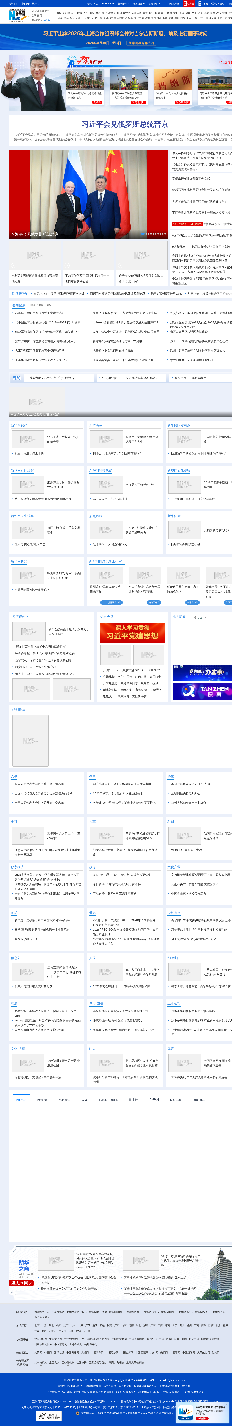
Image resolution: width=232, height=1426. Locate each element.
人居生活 (81, 18)
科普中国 (194, 1339)
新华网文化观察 (178, 470)
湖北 (138, 1325)
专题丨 (176, 255)
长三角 (87, 1331)
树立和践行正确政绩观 (187, 223)
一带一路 (203, 18)
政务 (218, 13)
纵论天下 (109, 696)
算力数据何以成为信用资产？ (140, 322)
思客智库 (125, 13)
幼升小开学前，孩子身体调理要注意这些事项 (122, 783)
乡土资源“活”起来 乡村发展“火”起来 (193, 939)
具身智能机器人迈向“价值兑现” (191, 783)
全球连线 (136, 13)
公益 (194, 18)
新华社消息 (110, 689)
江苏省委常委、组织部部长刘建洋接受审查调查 (123, 360)
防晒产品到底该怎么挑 (185, 544)
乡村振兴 (122, 18)
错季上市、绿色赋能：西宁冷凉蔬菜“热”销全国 (201, 986)
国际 (91, 13)
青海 (225, 1325)
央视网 (85, 1352)
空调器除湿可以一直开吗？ (32, 589)
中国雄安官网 (119, 1339)
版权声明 (98, 1392)
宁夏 (37, 1331)
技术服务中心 (133, 1392)
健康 (188, 13)
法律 (224, 13)
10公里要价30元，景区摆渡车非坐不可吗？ (130, 377)
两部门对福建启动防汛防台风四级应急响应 (117, 293)
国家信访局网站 (43, 1344)
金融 (60, 18)
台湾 (116, 13)
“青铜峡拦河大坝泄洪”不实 (124, 884)
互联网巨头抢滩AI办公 (185, 793)
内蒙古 (53, 1331)
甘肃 (218, 1325)
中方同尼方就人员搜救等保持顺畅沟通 (200, 271)
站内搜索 (219, 3)
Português (198, 1099)
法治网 (216, 1352)
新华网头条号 (202, 1312)
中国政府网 (40, 1339)
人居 (92, 957)
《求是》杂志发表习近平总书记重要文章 (198, 164)
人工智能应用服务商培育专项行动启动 (40, 350)
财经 (98, 13)
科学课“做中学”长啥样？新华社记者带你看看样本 (124, 802)
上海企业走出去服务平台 (83, 1344)
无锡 (78, 1331)
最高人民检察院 (135, 1362)
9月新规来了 (180, 246)
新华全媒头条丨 (59, 629)
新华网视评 (19, 425)
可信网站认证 (166, 1413)
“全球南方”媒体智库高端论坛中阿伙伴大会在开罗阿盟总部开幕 (180, 1260)
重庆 (174, 1325)
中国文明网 (55, 1339)
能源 (159, 18)
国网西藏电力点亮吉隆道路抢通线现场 (39, 1029)
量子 (163, 13)
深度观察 (18, 616)
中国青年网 (97, 1352)
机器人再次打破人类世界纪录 (33, 986)
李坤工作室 (192, 602)
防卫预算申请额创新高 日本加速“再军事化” (198, 453)
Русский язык (108, 1099)
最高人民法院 (116, 1362)
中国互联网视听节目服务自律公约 (139, 1413)
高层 (73, 13)
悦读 (188, 18)
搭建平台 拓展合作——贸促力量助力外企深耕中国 (125, 312)
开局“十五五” (111, 670)
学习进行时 (63, 13)
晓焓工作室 (154, 602)
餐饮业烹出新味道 (26, 939)
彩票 (170, 18)
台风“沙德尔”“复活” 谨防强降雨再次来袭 (59, 293)
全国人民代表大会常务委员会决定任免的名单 (44, 793)
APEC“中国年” (151, 670)
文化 (175, 13)
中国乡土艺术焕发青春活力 (188, 893)
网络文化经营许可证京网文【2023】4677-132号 (49, 1407)
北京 (37, 1325)
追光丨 (19, 673)
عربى (84, 1099)
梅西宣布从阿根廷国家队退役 (189, 331)
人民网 (38, 1352)
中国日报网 (72, 1352)
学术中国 (111, 18)
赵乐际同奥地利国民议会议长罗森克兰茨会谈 (201, 189)
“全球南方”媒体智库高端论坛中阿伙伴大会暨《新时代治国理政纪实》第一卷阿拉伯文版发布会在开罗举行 (96, 1260)
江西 (116, 1325)
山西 (58, 1325)
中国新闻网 (188, 1352)
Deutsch (175, 1099)
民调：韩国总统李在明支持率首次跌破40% (197, 350)
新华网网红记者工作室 (105, 561)
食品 (72, 18)
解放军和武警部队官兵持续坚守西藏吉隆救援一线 (47, 331)
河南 (131, 1325)
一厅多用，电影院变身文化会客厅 (193, 498)
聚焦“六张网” (130, 670)
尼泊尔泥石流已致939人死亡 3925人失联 (196, 322)
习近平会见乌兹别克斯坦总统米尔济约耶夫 (90, 134)
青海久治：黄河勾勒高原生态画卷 (114, 893)
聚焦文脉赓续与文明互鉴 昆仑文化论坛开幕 (69, 1288)
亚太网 (213, 18)
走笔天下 (156, 689)
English (21, 1099)
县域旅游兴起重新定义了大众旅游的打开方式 (122, 1011)
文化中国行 (125, 676)
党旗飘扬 (109, 676)
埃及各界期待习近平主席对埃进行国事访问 (199, 153)
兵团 (71, 1331)
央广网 (154, 1352)
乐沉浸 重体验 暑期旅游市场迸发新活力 (118, 1020)
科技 (151, 13)
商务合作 (120, 1392)
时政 (79, 13)
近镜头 (97, 102)
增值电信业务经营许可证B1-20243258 (96, 1401)
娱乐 (176, 18)
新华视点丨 (22, 660)
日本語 (133, 1099)
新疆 (44, 1331)
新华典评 (127, 689)
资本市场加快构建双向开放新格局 (193, 1011)
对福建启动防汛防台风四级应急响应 (199, 260)
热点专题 (106, 616)
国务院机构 (68, 1362)
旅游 (153, 18)
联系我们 (76, 1392)
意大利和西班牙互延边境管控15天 (192, 360)
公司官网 (37, 15)
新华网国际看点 (178, 425)
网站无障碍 (173, 3)
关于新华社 (92, 3)
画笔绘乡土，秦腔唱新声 (191, 377)
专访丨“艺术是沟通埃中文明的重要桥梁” (40, 646)
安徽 (102, 1325)
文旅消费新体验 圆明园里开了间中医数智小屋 (200, 874)
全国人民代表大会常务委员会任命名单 (39, 783)
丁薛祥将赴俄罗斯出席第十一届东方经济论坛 (201, 212)
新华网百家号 (220, 1312)
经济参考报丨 (24, 653)
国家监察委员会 (98, 1362)
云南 (196, 1325)
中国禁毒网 (60, 1344)
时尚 (182, 18)
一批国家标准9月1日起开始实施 (209, 246)
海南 (167, 1325)
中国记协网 (165, 1339)
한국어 (154, 1099)
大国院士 (155, 676)
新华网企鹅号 (42, 1317)
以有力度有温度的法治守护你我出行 (52, 377)
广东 (153, 1325)
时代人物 (141, 676)
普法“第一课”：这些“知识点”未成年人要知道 (122, 874)
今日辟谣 (99, 884)
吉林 (73, 1325)
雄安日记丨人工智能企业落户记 (35, 666)
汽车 (66, 18)
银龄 (130, 18)
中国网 (48, 1352)
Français (64, 1099)
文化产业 (174, 867)
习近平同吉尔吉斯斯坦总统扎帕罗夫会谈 (147, 134)
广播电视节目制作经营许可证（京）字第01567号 (146, 1401)
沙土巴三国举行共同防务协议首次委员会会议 (199, 341)
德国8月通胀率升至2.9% (166, 293)
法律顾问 (109, 1392)
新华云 (145, 1392)
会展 (165, 18)
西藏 (203, 1325)
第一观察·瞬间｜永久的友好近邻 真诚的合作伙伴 (45, 139)
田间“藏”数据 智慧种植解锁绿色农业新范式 (42, 929)
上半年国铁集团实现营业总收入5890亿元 (41, 360)
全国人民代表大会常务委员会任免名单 (39, 802)
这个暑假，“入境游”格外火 (110, 544)
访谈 (200, 13)
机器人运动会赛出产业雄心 (188, 802)
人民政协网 (203, 1352)
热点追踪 (95, 515)
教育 (145, 13)
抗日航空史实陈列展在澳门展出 (113, 350)
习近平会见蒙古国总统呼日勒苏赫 (38, 134)
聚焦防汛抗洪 (149, 683)
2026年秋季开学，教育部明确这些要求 (118, 793)
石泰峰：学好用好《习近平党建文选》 (40, 312)
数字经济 (100, 18)
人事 (85, 13)
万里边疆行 (110, 683)
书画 (182, 13)
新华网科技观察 (100, 470)
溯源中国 (139, 18)
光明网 (164, 1352)
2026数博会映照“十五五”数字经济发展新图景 (122, 986)
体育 (169, 13)
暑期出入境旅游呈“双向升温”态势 (54, 653)
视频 (206, 13)
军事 (194, 13)
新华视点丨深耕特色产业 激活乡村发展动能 (199, 929)
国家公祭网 (180, 1339)
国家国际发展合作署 (98, 1339)
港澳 (110, 13)
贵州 (189, 1325)
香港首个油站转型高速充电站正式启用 (117, 341)
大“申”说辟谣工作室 (111, 602)
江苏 (87, 1325)
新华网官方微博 (98, 1312)
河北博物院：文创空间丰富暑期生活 (38, 1077)
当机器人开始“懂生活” (140, 484)
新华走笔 (141, 689)
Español (42, 1099)
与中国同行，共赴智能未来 (110, 498)
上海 (80, 1325)
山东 (124, 1325)
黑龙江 (62, 1331)
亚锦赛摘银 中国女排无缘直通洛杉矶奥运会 (199, 1077)
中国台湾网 (127, 1352)
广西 (160, 1325)
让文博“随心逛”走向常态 (30, 544)
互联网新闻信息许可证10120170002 (53, 1401)
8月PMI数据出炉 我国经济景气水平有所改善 (200, 235)
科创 (157, 13)
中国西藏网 (142, 1352)
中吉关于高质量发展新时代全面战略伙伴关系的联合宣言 (191, 139)
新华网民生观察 (22, 515)
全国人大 (54, 1362)
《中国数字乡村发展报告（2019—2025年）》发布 (47, 322)
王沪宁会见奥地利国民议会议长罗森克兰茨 (199, 201)
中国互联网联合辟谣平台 (143, 1339)
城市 (147, 18)
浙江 (95, 1325)
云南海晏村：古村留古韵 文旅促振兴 (194, 884)
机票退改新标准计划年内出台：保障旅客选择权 (123, 1029)
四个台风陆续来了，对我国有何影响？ (117, 453)
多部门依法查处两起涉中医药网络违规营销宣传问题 (126, 331)
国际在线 (59, 1352)
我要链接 (87, 1392)
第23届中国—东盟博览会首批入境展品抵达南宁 (45, 341)
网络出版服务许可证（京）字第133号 (98, 1407)
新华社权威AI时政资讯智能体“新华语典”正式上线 (155, 1277)
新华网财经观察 (22, 470)
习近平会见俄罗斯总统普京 (125, 124)
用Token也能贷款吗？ (107, 322)
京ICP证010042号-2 (131, 1407)
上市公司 (222, 18)
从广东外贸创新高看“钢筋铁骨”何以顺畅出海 (43, 498)
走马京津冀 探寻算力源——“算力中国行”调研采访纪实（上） (64, 972)
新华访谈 (95, 425)
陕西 (211, 1325)
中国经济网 (112, 1352)
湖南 (145, 1325)
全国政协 (81, 1362)
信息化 (90, 18)
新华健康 (174, 515)
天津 (44, 1325)
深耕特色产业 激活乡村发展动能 (50, 660)
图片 (212, 13)
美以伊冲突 (139, 696)
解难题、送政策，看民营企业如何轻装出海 (42, 920)
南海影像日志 (129, 683)
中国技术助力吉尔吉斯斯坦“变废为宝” (35, 414)
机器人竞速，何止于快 (29, 453)
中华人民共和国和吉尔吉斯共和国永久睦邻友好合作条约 (115, 139)
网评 (104, 13)
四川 (182, 1325)
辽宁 (66, 1325)
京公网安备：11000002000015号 (100, 1413)
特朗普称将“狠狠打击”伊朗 (198, 278)
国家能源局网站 (210, 1339)
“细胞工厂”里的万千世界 (186, 849)
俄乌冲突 (123, 696)
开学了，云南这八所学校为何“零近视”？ (49, 673)
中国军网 (175, 1352)
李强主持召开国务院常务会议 (191, 178)
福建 (109, 1325)
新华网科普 (19, 561)
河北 (51, 1325)
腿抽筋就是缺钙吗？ (217, 530)
